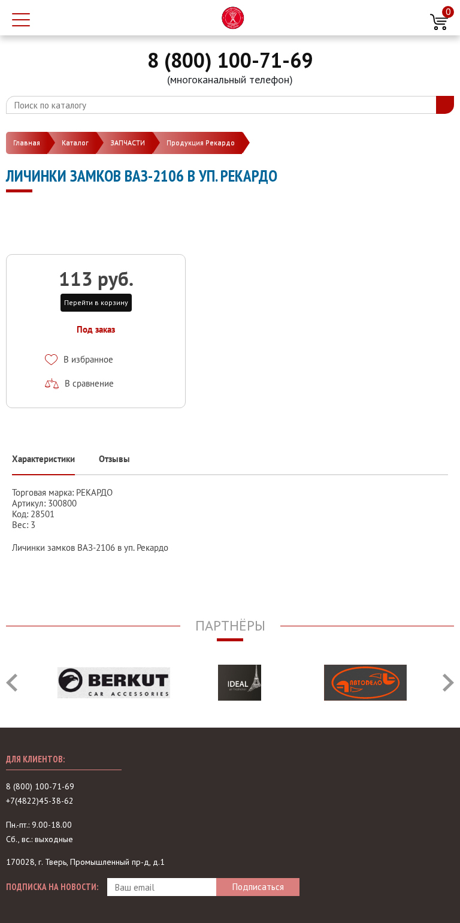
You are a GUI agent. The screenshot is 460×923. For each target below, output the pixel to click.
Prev (11, 683)
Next (448, 683)
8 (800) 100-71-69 (230, 60)
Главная (26, 142)
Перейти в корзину (96, 302)
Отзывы (114, 458)
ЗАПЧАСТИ (127, 142)
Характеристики (43, 458)
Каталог (75, 142)
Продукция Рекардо (201, 142)
